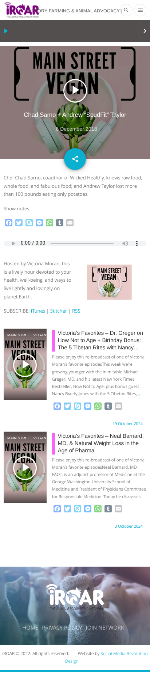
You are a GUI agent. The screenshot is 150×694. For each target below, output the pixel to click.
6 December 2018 (76, 129)
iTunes (38, 311)
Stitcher (58, 311)
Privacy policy (62, 627)
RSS (76, 311)
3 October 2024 (129, 526)
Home (30, 627)
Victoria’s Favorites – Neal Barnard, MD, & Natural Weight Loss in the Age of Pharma (101, 443)
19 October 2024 (127, 424)
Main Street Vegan (16, 335)
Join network (105, 627)
